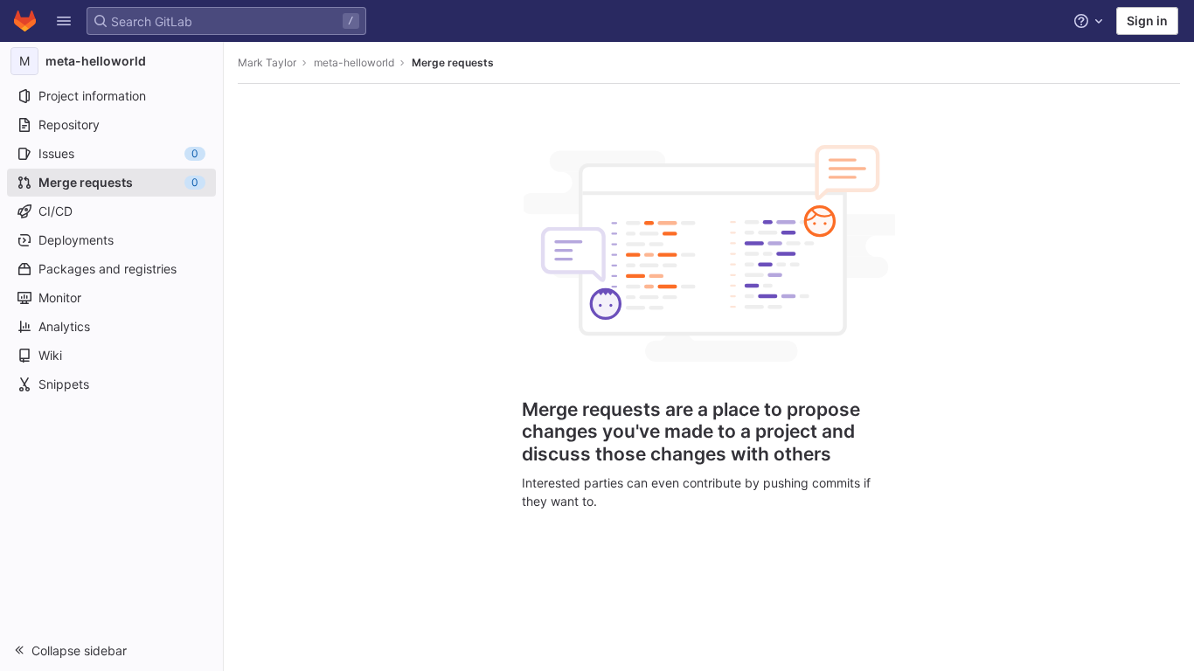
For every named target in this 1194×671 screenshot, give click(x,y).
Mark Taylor (267, 62)
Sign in (1147, 20)
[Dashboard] (25, 20)
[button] (64, 21)
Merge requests (453, 62)
